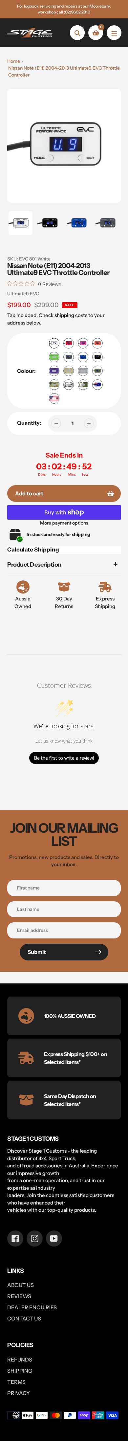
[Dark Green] (97, 371)
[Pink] (83, 343)
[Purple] (54, 371)
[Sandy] (68, 371)
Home (13, 61)
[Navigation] (114, 32)
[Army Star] (83, 384)
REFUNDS (19, 1359)
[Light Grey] (83, 371)
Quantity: (29, 422)
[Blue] (83, 357)
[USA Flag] (54, 398)
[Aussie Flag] (97, 384)
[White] (54, 343)
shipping (64, 315)
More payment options (64, 523)
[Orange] (97, 343)
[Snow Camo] (68, 384)
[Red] (68, 343)
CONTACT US (24, 1318)
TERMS (16, 1382)
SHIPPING (19, 1370)
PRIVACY (18, 1393)
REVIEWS (19, 1296)
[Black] (97, 357)
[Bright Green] (54, 357)
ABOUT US (20, 1285)
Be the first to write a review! (64, 758)
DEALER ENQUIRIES (32, 1307)
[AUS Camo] (54, 384)
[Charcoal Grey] (68, 357)
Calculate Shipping (33, 549)
